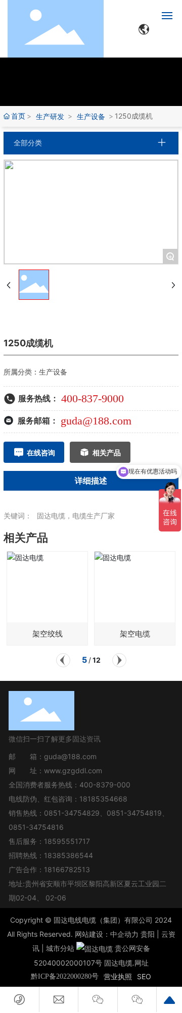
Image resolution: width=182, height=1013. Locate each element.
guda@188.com (96, 420)
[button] (63, 660)
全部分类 (28, 143)
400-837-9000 (92, 398)
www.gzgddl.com (73, 770)
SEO (144, 976)
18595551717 (67, 841)
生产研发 (50, 116)
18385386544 (68, 855)
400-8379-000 (104, 784)
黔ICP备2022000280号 (65, 976)
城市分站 (60, 948)
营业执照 (118, 976)
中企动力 (124, 934)
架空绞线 (47, 633)
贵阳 (148, 934)
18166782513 (68, 869)
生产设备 (91, 116)
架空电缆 (135, 633)
